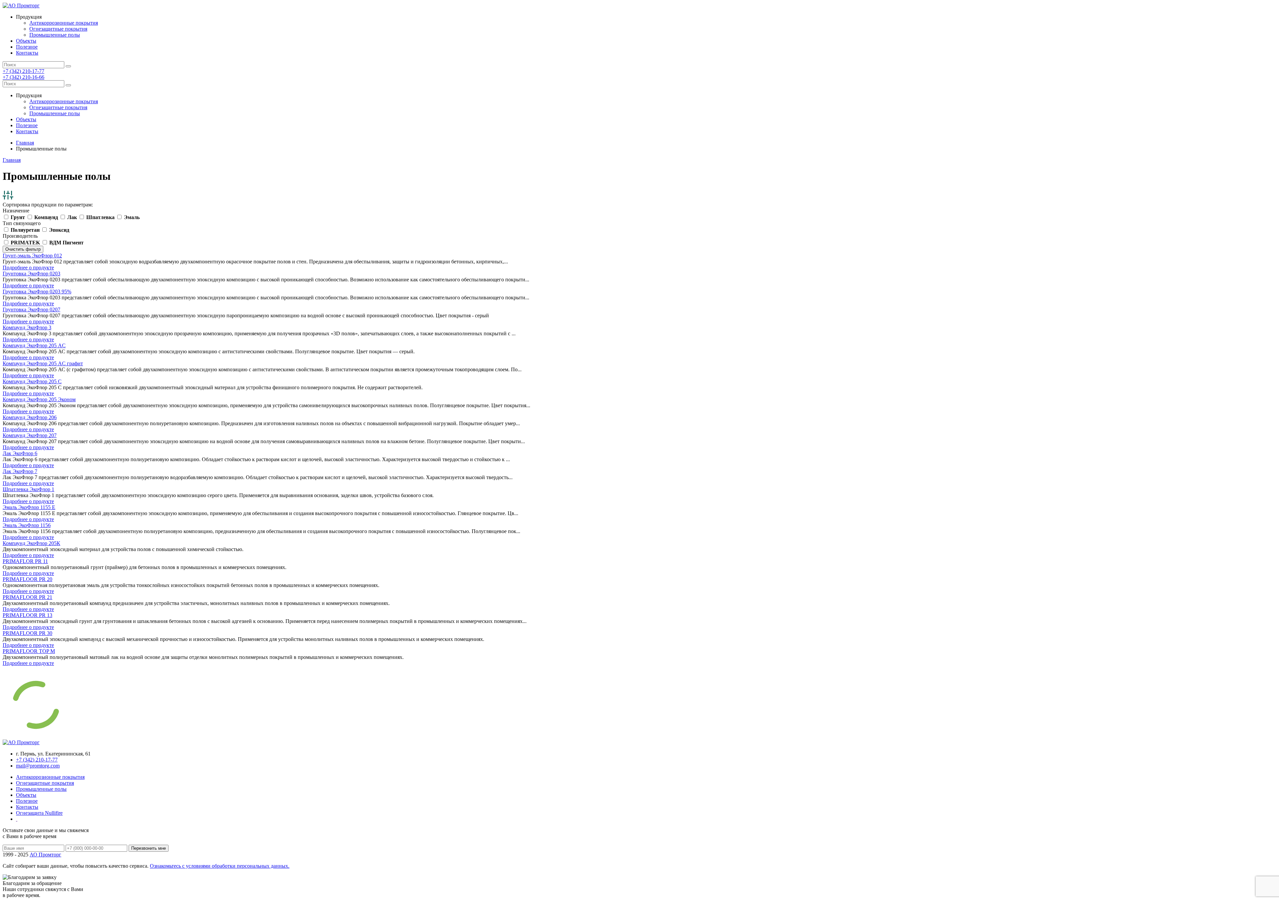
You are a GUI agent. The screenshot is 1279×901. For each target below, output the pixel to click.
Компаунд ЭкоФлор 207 (30, 435)
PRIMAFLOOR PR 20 (27, 579)
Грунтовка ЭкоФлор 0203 (31, 273)
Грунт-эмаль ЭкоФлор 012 (32, 255)
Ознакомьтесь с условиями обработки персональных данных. (219, 866)
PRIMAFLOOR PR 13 (27, 615)
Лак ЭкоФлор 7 (20, 471)
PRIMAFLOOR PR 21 (27, 597)
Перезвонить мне (148, 848)
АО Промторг (45, 854)
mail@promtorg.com (38, 765)
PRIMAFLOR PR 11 (25, 561)
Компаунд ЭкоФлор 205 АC (34, 345)
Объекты (26, 41)
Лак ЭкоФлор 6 (20, 453)
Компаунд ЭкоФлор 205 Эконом (39, 399)
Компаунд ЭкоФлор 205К (31, 543)
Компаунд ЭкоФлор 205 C (32, 381)
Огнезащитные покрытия (58, 29)
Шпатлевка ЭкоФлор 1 (28, 489)
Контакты (27, 53)
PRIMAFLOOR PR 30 (27, 633)
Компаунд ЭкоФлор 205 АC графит (43, 363)
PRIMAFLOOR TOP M (29, 651)
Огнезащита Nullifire (39, 813)
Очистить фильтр (23, 249)
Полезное (27, 47)
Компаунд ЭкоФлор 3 (27, 327)
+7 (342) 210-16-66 (23, 77)
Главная (25, 143)
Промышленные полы (54, 35)
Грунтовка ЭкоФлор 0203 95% (37, 291)
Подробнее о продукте (28, 267)
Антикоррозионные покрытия (63, 23)
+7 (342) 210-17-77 (23, 71)
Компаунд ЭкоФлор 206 (30, 417)
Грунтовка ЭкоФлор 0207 (31, 309)
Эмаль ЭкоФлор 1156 (27, 525)
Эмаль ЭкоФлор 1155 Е (29, 507)
